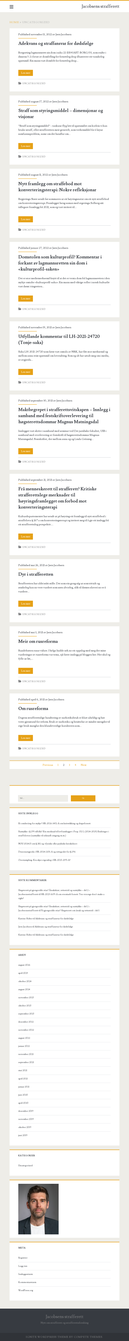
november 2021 (26, 1054)
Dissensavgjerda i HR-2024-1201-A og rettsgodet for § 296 (47, 851)
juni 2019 (22, 1135)
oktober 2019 (24, 1127)
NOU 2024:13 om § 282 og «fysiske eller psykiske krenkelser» (47, 843)
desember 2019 (25, 1111)
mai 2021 (22, 1070)
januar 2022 (24, 1046)
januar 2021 (23, 1086)
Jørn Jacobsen (63, 34)
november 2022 (26, 1030)
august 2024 (24, 989)
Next (84, 765)
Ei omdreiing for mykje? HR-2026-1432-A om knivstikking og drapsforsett (54, 823)
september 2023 (26, 1013)
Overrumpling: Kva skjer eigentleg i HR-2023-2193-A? (44, 860)
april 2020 (23, 1103)
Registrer (22, 1257)
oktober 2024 (24, 981)
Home (14, 22)
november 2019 (26, 1119)
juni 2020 (23, 1095)
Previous (48, 765)
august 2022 (24, 1038)
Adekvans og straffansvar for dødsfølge (55, 43)
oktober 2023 (24, 1005)
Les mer (27, 73)
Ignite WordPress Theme (47, 1337)
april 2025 (23, 973)
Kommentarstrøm (27, 1282)
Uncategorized (34, 83)
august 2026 (24, 965)
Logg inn (22, 1266)
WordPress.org (25, 1290)
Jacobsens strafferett (100, 6)
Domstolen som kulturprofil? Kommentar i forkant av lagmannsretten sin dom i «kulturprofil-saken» (60, 263)
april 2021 (23, 1078)
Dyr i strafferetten (35, 574)
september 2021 (26, 1062)
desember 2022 (26, 1022)
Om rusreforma (33, 708)
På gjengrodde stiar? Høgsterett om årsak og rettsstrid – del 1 (70, 910)
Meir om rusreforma (38, 641)
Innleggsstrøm (25, 1274)
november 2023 (26, 997)
